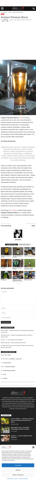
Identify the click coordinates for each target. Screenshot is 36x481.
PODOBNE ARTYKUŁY (12, 244)
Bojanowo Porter (28, 279)
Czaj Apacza (3, 268)
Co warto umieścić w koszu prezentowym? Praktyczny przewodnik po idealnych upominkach (17, 346)
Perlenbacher (4, 279)
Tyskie (14, 210)
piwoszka (5, 19)
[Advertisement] (18, 41)
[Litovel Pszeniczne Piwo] (29, 251)
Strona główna (4, 12)
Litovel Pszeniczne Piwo (29, 256)
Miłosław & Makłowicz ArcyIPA (6, 256)
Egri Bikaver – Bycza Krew (16, 358)
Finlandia (5, 378)
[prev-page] (17, 284)
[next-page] (19, 284)
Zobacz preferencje (18, 475)
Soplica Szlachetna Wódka (9, 370)
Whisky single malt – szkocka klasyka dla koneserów (13, 342)
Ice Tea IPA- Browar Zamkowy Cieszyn (28, 268)
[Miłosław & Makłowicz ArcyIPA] (6, 251)
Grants (4, 374)
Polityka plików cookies (12, 478)
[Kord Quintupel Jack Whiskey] (18, 263)
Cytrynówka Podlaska (10, 366)
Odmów (18, 470)
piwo (21, 117)
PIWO (9, 12)
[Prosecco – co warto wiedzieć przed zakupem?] (5, 438)
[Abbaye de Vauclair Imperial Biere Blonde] (18, 275)
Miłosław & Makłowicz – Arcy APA (18, 256)
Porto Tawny (8, 354)
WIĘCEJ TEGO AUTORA (24, 244)
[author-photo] (18, 234)
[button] (33, 447)
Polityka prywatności (23, 478)
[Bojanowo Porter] (29, 275)
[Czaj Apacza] (6, 263)
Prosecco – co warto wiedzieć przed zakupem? (12, 339)
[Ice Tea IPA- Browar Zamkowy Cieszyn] (29, 263)
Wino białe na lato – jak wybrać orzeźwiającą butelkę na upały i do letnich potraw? (16, 336)
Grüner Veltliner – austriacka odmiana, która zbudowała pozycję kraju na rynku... (22, 420)
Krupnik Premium (7, 362)
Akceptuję (18, 465)
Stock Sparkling (6, 225)
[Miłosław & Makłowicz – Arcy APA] (18, 251)
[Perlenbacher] (6, 275)
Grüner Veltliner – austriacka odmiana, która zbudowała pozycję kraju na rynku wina (17, 331)
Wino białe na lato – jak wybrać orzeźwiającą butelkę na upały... (20, 428)
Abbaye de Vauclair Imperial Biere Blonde (18, 280)
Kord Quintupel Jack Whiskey (17, 268)
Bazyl (33, 225)
